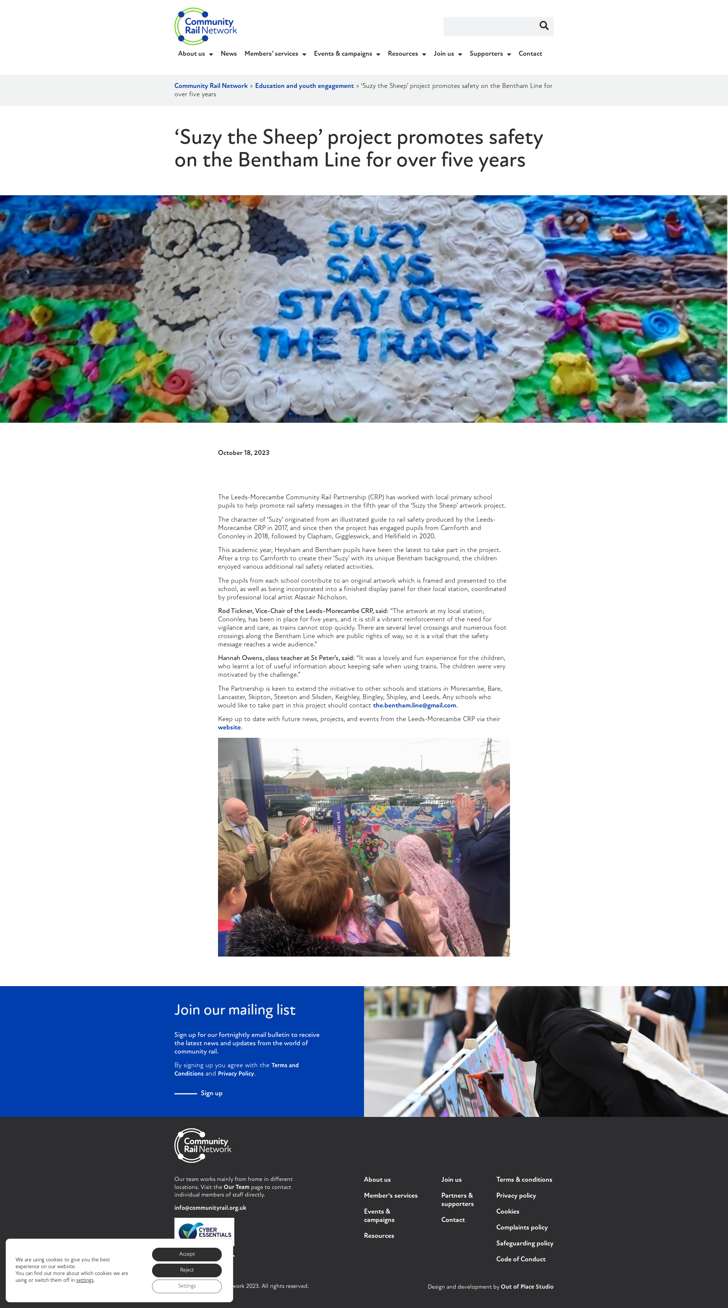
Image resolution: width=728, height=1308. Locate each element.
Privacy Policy (236, 1074)
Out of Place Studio (527, 1287)
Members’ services (271, 54)
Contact (530, 54)
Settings (187, 1286)
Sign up (212, 1093)
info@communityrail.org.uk (210, 1208)
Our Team (236, 1187)
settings (85, 1280)
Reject (187, 1270)
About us (191, 54)
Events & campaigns (343, 54)
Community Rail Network (211, 86)
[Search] (544, 26)
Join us (444, 54)
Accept (187, 1254)
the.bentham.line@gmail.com (414, 706)
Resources (403, 54)
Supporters (486, 54)
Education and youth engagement (304, 86)
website (229, 728)
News (229, 54)
